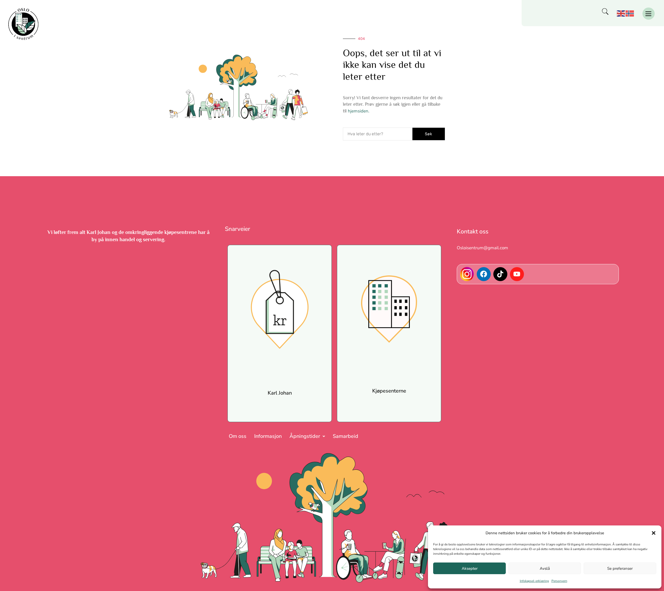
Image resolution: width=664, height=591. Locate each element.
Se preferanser (620, 568)
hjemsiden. (358, 111)
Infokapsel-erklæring (534, 581)
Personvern (559, 581)
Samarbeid (345, 436)
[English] (621, 13)
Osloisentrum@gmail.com (482, 248)
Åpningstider (304, 436)
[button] (653, 533)
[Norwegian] (630, 13)
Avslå (545, 568)
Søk (428, 134)
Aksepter (470, 568)
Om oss (237, 436)
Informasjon (268, 436)
